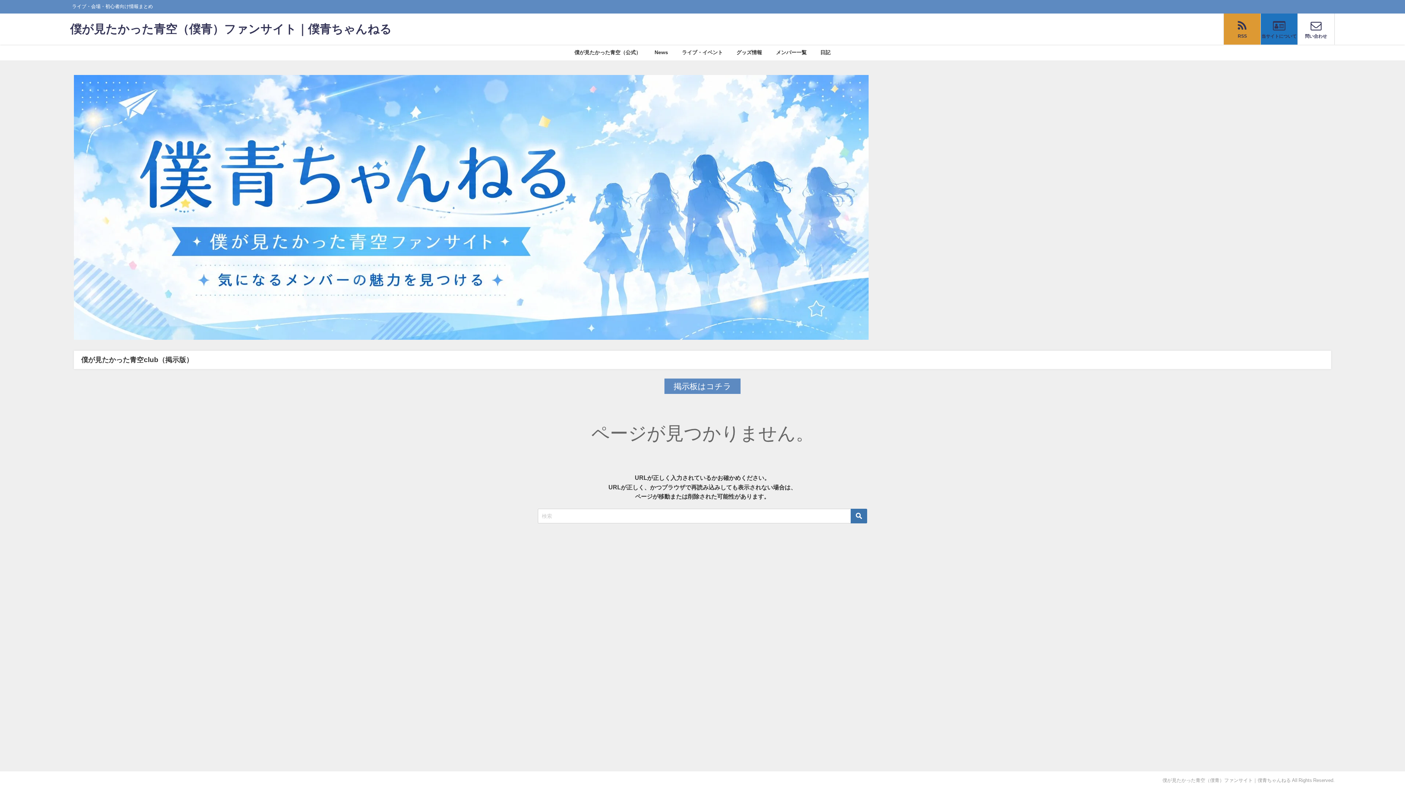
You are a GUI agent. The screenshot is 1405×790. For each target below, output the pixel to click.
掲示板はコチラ (702, 386)
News (661, 52)
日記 (825, 52)
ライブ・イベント (702, 52)
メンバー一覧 (791, 52)
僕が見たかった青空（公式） (607, 52)
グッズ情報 (749, 52)
